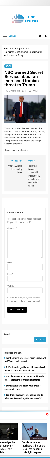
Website (10, 285)
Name (10, 262)
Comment (12, 228)
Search (7, 334)
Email (10, 274)
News (8, 66)
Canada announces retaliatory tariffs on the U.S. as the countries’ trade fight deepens (33, 447)
